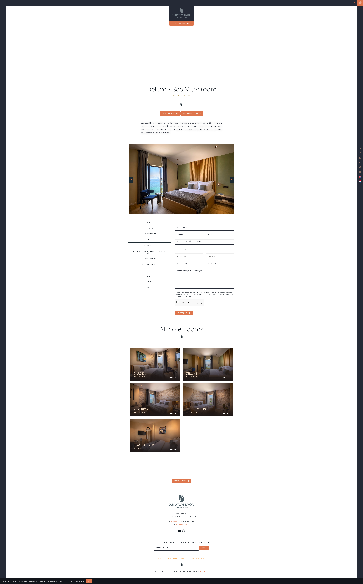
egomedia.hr (204, 571)
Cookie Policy (184, 558)
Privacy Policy (172, 558)
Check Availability (181, 23)
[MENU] (360, 2)
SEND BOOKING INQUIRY (190, 113)
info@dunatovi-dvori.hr (182, 524)
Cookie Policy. (45, 581)
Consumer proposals (198, 558)
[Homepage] (181, 13)
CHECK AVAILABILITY (168, 113)
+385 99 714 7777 (176, 521)
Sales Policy (161, 558)
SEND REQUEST (182, 313)
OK (89, 581)
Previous (129, 179)
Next (232, 179)
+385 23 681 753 (182, 519)
